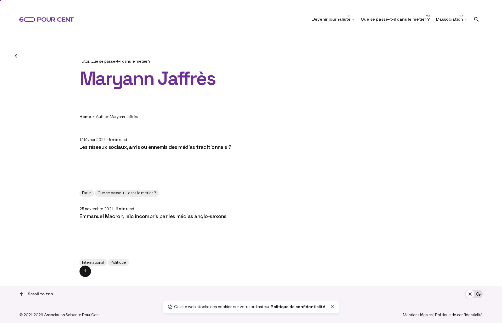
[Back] (17, 56)
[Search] (476, 19)
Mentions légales (418, 315)
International (93, 262)
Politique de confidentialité (459, 315)
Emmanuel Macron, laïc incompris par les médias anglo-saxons (152, 216)
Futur (84, 61)
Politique (118, 262)
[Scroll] (21, 294)
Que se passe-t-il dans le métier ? (120, 61)
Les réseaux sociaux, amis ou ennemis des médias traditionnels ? (155, 147)
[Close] (332, 307)
